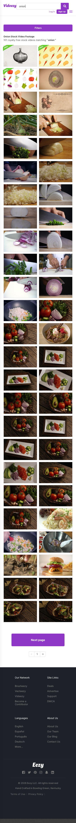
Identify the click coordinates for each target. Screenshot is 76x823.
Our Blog (52, 736)
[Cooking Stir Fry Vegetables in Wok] (20, 310)
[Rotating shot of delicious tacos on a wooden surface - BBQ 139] (55, 611)
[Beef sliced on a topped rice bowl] (55, 333)
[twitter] (29, 772)
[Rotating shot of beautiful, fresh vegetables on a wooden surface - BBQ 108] (55, 357)
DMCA (51, 701)
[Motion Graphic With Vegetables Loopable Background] (55, 56)
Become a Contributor (21, 703)
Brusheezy (21, 685)
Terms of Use (17, 794)
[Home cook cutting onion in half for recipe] (20, 171)
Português (21, 736)
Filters (38, 28)
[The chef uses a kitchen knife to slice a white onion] (55, 241)
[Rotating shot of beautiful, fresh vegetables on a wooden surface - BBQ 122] (55, 472)
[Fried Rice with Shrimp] (55, 519)
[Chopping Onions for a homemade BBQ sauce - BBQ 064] (55, 148)
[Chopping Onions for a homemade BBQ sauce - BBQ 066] (55, 171)
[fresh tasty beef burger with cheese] (55, 565)
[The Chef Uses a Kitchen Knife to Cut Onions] (55, 195)
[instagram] (40, 772)
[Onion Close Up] (55, 79)
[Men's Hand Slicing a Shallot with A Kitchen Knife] (55, 287)
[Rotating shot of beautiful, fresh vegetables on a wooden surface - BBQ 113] (20, 380)
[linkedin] (52, 772)
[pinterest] (35, 772)
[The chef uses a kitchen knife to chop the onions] (20, 218)
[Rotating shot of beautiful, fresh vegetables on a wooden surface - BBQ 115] (20, 519)
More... (19, 746)
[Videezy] (10, 6)
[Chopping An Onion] (20, 102)
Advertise (53, 691)
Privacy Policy (35, 794)
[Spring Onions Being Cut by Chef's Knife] (20, 148)
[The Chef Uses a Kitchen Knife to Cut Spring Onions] (55, 218)
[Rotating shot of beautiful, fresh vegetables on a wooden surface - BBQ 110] (55, 380)
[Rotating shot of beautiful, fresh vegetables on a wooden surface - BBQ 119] (55, 403)
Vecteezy (20, 691)
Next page (38, 640)
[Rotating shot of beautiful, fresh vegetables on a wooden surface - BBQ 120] (20, 333)
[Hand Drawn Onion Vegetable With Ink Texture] (20, 56)
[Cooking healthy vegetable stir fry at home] (20, 542)
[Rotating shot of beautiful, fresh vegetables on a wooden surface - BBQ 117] (20, 426)
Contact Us (53, 741)
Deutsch (20, 741)
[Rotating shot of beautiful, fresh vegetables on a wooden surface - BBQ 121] (20, 495)
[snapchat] (46, 772)
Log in (52, 11)
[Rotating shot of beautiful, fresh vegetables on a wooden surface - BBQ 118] (55, 449)
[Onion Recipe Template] (55, 102)
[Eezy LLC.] (38, 765)
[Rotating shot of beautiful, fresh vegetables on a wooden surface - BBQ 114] (20, 357)
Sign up (62, 11)
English (19, 726)
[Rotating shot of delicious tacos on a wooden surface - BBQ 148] (55, 588)
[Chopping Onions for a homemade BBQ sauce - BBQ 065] (20, 195)
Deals (50, 685)
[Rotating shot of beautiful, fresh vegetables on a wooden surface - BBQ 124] (55, 310)
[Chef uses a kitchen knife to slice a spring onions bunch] (20, 264)
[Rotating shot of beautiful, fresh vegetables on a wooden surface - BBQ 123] (55, 495)
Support (52, 696)
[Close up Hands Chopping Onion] (55, 125)
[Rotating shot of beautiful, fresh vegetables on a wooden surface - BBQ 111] (20, 472)
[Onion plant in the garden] (20, 125)
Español (19, 731)
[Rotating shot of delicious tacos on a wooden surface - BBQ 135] (20, 588)
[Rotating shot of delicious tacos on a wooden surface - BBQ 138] (20, 611)
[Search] (65, 6)
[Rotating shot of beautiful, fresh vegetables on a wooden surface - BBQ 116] (20, 403)
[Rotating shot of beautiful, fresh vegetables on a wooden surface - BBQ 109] (55, 426)
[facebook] (23, 772)
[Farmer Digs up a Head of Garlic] (20, 565)
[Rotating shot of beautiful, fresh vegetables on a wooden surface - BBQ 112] (20, 449)
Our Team (53, 731)
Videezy (19, 696)
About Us (52, 726)
